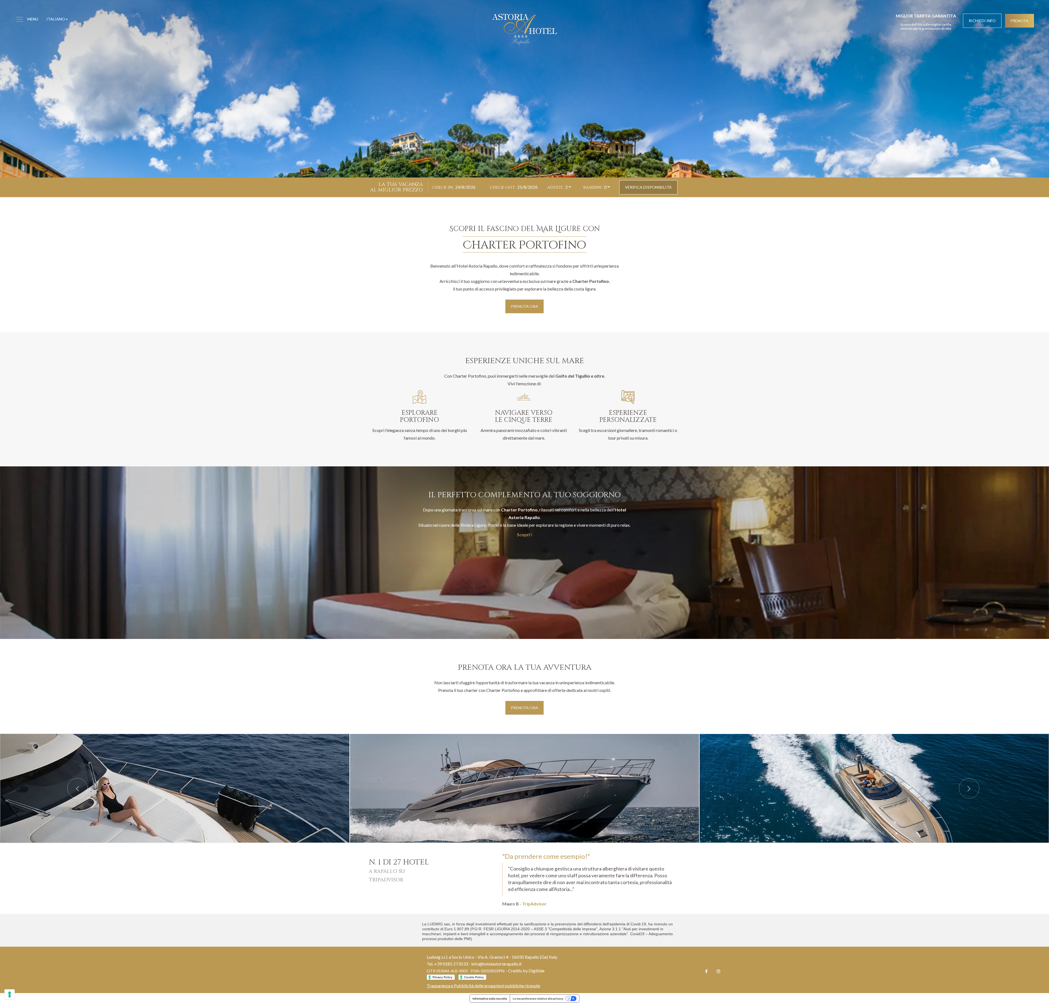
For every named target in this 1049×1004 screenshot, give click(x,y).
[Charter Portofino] (175, 788)
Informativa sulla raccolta (490, 998)
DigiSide (536, 970)
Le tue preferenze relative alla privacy (538, 998)
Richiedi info (982, 20)
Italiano (55, 19)
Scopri (524, 534)
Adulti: (555, 187)
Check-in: (443, 187)
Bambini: (592, 187)
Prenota (1019, 20)
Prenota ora (524, 306)
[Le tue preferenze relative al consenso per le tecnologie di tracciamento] (9, 994)
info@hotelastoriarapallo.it (496, 963)
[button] (78, 788)
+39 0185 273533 (451, 963)
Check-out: (503, 187)
